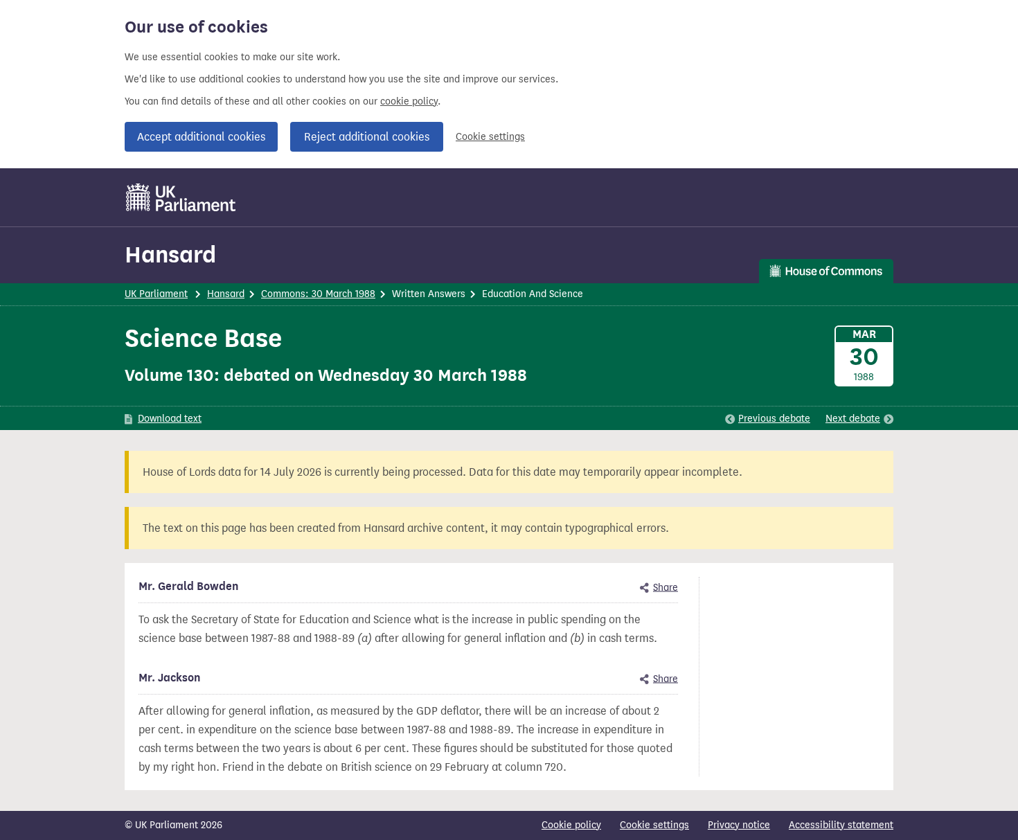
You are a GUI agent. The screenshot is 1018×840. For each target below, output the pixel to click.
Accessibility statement (841, 825)
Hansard (170, 254)
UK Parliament (156, 294)
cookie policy (409, 101)
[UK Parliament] (181, 197)
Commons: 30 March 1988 (318, 294)
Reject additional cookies (366, 136)
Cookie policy (571, 825)
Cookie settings (490, 137)
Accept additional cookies (201, 136)
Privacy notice (739, 825)
